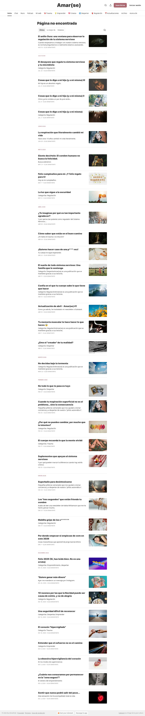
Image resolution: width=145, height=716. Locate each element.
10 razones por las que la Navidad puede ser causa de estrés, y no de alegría (61, 594)
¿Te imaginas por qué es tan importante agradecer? (59, 214)
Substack (121, 713)
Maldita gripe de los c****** (53, 520)
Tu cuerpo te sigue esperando (49, 252)
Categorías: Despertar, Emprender (51, 614)
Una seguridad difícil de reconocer (56, 611)
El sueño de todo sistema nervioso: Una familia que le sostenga (59, 266)
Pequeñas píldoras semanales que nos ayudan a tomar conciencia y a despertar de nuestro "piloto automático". (60, 409)
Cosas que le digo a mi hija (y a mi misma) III (61, 80)
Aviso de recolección (38, 713)
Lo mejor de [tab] (51, 30)
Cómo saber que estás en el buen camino (60, 233)
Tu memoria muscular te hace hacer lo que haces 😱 (61, 323)
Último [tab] (42, 30)
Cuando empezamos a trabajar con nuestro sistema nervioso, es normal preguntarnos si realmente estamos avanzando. (62, 43)
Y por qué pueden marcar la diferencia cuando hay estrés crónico (60, 463)
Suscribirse (120, 5)
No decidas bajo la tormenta (53, 363)
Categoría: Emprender (46, 646)
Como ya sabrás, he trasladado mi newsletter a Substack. (60, 309)
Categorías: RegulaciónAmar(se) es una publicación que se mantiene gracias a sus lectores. (60, 329)
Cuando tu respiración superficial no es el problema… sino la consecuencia (60, 403)
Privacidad (20, 713)
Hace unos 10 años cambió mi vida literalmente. (57, 138)
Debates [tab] (61, 30)
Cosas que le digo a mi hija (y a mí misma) (60, 111)
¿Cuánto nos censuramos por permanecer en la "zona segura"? (60, 676)
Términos (28, 713)
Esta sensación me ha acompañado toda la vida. (56, 696)
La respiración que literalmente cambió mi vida (60, 134)
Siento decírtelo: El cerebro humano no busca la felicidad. (59, 157)
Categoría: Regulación (46, 68)
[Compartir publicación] (110, 5)
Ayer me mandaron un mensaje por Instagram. (56, 580)
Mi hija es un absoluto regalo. (49, 83)
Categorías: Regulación (47, 195)
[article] (72, 43)
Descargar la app (81, 713)
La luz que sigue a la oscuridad (54, 192)
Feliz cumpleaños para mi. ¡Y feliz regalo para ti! (59, 175)
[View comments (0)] (55, 73)
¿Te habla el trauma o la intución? (51, 237)
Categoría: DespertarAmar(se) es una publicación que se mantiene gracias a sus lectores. (60, 272)
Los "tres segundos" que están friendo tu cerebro (60, 501)
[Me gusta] (39, 604)
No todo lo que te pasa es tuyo (54, 386)
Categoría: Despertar (46, 346)
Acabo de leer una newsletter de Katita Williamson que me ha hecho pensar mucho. (62, 506)
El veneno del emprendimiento (50, 681)
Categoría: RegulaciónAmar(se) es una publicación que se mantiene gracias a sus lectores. (60, 293)
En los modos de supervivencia (50, 662)
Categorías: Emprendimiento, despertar (53, 565)
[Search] (105, 5)
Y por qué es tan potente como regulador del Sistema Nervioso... (59, 220)
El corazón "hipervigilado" (52, 627)
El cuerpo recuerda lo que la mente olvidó (60, 440)
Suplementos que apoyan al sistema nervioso (57, 458)
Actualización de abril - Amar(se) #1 (57, 306)
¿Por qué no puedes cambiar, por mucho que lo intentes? (61, 423)
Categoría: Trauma (45, 630)
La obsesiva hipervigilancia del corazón (59, 658)
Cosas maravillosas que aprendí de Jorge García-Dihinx (59, 542)
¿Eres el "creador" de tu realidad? (55, 342)
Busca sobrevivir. (44, 162)
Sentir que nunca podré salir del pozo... (59, 693)
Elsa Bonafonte (50, 47)
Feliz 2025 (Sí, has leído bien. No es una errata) (59, 560)
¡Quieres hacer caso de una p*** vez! (58, 249)
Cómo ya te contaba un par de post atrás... (54, 99)
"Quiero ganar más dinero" (52, 577)
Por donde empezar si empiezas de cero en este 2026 (61, 537)
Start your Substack (66, 713)
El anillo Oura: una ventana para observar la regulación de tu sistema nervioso (61, 38)
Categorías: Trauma (45, 443)
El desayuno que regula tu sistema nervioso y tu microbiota (61, 63)
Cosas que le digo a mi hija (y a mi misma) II (61, 96)
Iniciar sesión (135, 5)
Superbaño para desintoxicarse (55, 482)
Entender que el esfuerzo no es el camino (60, 643)
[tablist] (51, 30)
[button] (9, 13)
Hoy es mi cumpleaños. (47, 180)
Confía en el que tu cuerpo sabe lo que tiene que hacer (61, 287)
